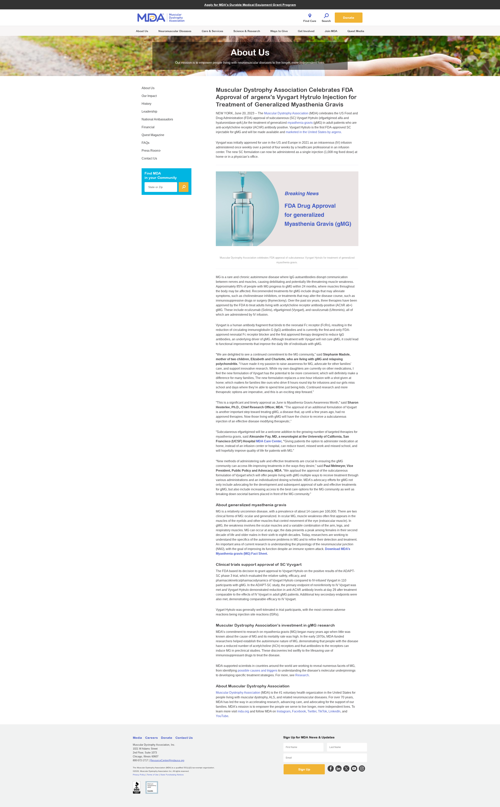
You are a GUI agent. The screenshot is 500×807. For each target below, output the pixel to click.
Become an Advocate (213, 9)
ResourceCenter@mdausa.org (167, 760)
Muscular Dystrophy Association (286, 113)
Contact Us (149, 158)
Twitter (311, 711)
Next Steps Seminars (213, 17)
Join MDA (331, 31)
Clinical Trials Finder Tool (215, 12)
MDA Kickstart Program (267, 19)
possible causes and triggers (257, 670)
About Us (142, 31)
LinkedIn (334, 711)
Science (246, 31)
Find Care (309, 20)
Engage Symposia (211, 11)
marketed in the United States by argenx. (314, 132)
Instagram (283, 711)
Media (137, 737)
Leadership (149, 111)
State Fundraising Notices (172, 775)
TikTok (322, 711)
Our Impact (149, 96)
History (146, 103)
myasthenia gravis (300, 122)
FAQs (145, 142)
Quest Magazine (153, 135)
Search (326, 20)
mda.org (243, 711)
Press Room (150, 150)
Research (302, 675)
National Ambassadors (157, 119)
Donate (348, 17)
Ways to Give (279, 31)
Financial (148, 127)
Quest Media (355, 31)
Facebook (299, 711)
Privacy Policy (139, 775)
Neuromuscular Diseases (174, 31)
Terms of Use (153, 775)
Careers (151, 737)
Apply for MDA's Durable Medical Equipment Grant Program (250, 4)
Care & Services (212, 31)
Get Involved (306, 31)
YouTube (222, 716)
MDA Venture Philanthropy (269, 12)
